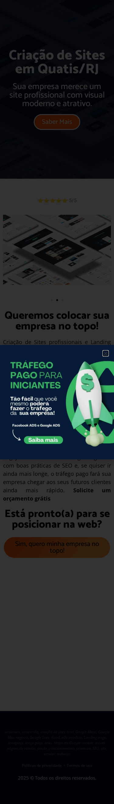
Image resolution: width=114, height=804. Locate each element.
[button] (105, 353)
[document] (57, 402)
